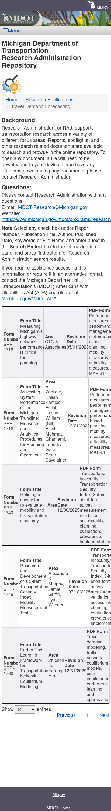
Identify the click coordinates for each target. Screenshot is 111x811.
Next (104, 715)
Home (12, 99)
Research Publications (49, 99)
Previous (66, 715)
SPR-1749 (9, 510)
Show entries (26, 709)
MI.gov (102, 7)
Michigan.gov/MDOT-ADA (29, 298)
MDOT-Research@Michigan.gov (53, 207)
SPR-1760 (9, 670)
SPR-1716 (9, 347)
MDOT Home (59, 807)
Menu (14, 30)
